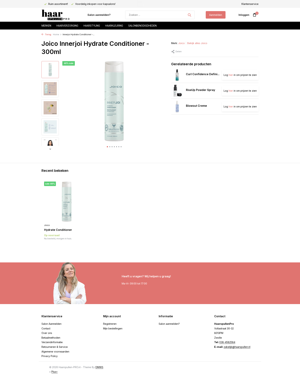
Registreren (109, 323)
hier (231, 75)
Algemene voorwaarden (55, 351)
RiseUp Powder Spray (200, 90)
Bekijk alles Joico (197, 43)
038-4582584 (227, 342)
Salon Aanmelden (51, 323)
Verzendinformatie (52, 342)
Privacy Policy (49, 356)
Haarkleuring (114, 25)
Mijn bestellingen (112, 328)
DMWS (99, 367)
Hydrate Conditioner (58, 230)
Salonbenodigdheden (142, 25)
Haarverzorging (67, 25)
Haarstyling (92, 25)
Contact (45, 328)
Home (56, 34)
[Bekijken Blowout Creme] (177, 106)
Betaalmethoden (50, 337)
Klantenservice (250, 3)
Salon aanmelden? (99, 14)
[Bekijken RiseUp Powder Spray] (177, 91)
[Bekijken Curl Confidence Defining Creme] (177, 75)
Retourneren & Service (54, 346)
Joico (181, 43)
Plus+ (54, 371)
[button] (107, 146)
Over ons (46, 332)
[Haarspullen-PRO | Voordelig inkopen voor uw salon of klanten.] (58, 15)
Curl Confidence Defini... (202, 74)
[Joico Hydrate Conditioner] (66, 202)
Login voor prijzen (66, 245)
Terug (47, 34)
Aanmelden (215, 14)
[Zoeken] (189, 15)
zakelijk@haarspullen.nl (237, 346)
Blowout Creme (196, 106)
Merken (46, 25)
